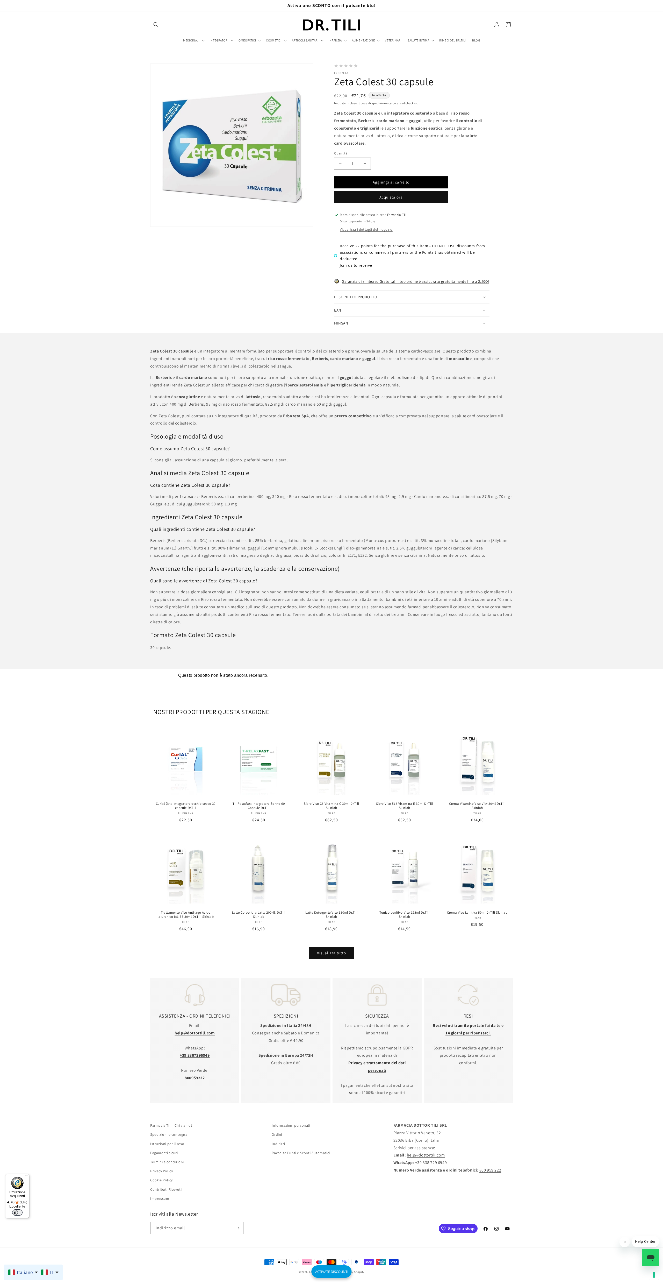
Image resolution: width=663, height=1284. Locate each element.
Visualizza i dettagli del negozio (366, 229)
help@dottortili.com (426, 1155)
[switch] (17, 1212)
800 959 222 (490, 1170)
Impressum (159, 1198)
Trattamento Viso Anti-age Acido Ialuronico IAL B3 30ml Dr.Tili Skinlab (185, 914)
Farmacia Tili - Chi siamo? (171, 1125)
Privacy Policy (161, 1171)
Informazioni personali (291, 1125)
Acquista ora (391, 197)
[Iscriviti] (237, 1228)
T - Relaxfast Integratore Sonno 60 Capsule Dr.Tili (259, 806)
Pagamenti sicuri (164, 1153)
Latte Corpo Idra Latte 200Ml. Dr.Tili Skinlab (258, 914)
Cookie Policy (161, 1180)
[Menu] (26, 1177)
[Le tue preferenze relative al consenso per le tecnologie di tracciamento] (654, 1275)
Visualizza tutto (331, 952)
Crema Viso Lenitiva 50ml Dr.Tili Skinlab (477, 912)
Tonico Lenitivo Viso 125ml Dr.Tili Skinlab (404, 914)
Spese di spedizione (373, 103)
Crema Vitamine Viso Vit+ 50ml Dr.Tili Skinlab (477, 806)
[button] (156, 24)
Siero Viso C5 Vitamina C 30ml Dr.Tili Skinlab (331, 806)
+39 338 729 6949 (431, 1162)
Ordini (277, 1134)
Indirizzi (278, 1143)
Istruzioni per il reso (167, 1143)
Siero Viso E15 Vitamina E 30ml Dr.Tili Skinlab (404, 806)
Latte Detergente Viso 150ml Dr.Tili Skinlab (331, 914)
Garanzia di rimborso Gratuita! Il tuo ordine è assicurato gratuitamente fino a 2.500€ (415, 281)
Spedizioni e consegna (169, 1134)
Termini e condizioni (167, 1162)
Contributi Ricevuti (166, 1189)
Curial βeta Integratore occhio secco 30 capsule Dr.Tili (185, 806)
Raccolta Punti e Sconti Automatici (301, 1153)
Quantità (340, 153)
